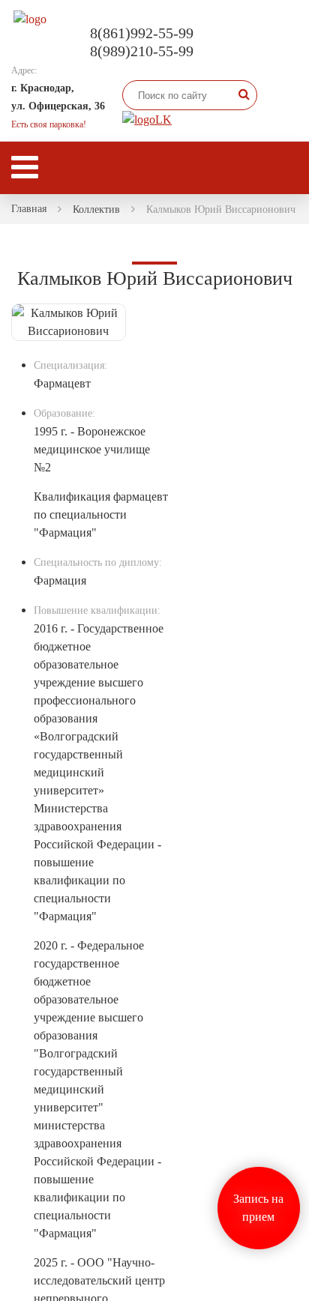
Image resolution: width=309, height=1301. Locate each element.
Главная (28, 208)
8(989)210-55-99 (142, 51)
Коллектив (96, 209)
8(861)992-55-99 (142, 33)
